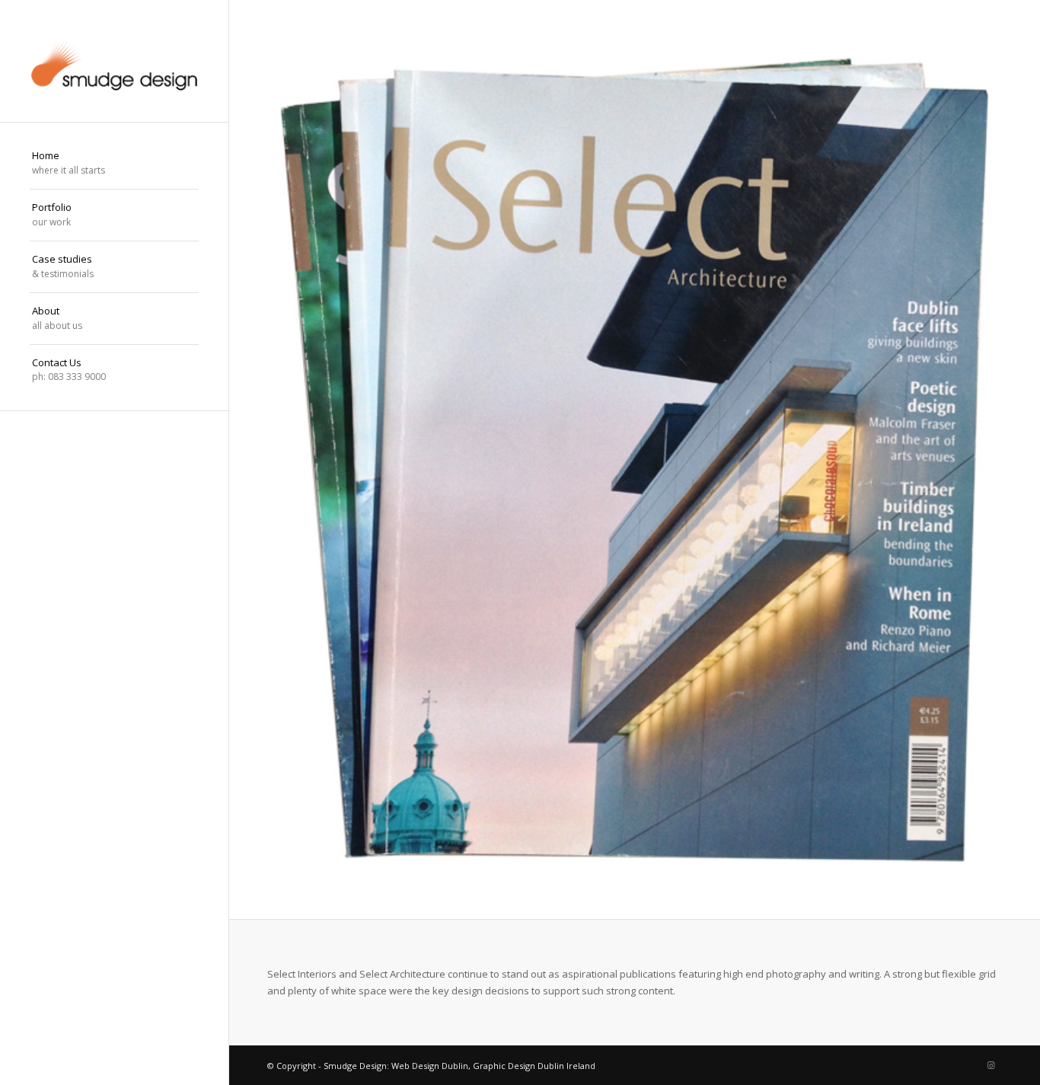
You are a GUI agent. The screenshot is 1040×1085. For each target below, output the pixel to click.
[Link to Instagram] (990, 1065)
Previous (242, 460)
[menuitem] (114, 164)
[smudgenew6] (114, 60)
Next (1026, 460)
